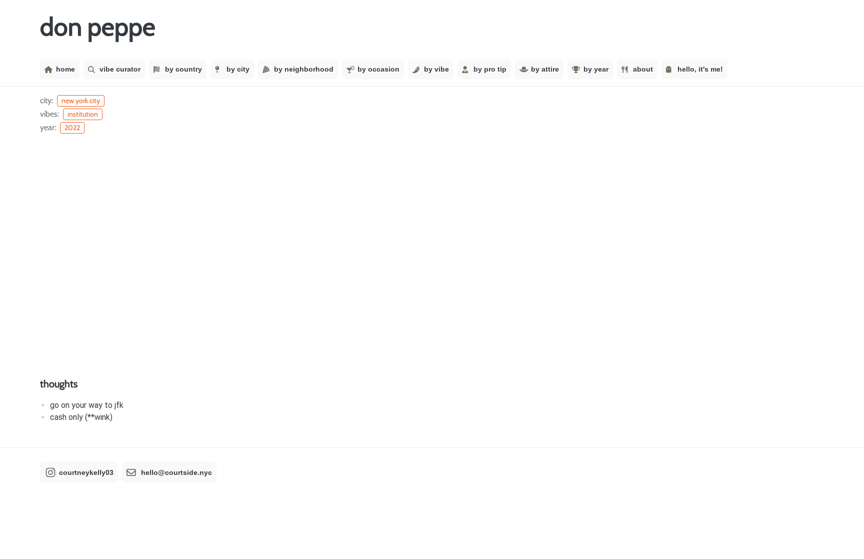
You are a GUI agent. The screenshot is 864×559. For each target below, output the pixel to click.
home (65, 69)
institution (83, 114)
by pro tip (490, 69)
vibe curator (120, 69)
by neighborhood (304, 69)
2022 (72, 127)
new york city (81, 100)
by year (596, 69)
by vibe (436, 69)
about (643, 69)
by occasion (379, 69)
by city (238, 69)
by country (183, 69)
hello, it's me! (700, 69)
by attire (545, 69)
